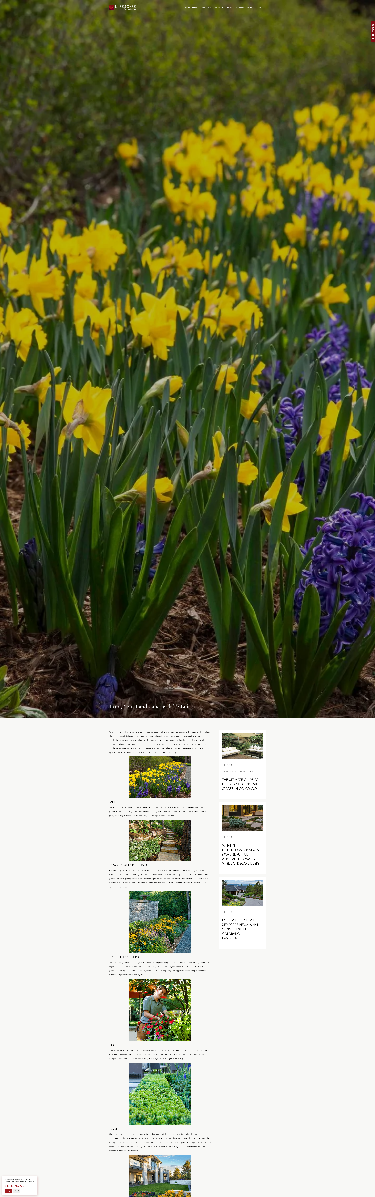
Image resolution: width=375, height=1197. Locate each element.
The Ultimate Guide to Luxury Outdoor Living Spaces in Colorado (241, 784)
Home (187, 7)
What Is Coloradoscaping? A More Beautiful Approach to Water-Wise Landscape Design (242, 854)
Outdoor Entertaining (238, 771)
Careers (240, 7)
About (195, 7)
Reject (17, 1191)
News (229, 7)
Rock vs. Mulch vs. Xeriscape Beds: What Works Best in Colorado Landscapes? (240, 929)
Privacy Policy (19, 1186)
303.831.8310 (372, 31)
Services (206, 7)
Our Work (218, 7)
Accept (8, 1191)
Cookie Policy (9, 1186)
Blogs (228, 765)
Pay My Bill (251, 7)
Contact (262, 7)
